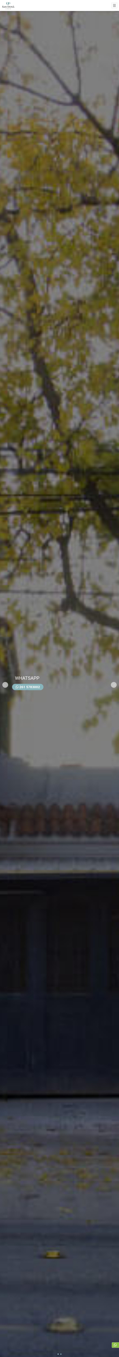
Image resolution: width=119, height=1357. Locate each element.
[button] (58, 1354)
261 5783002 (29, 687)
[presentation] (5, 685)
